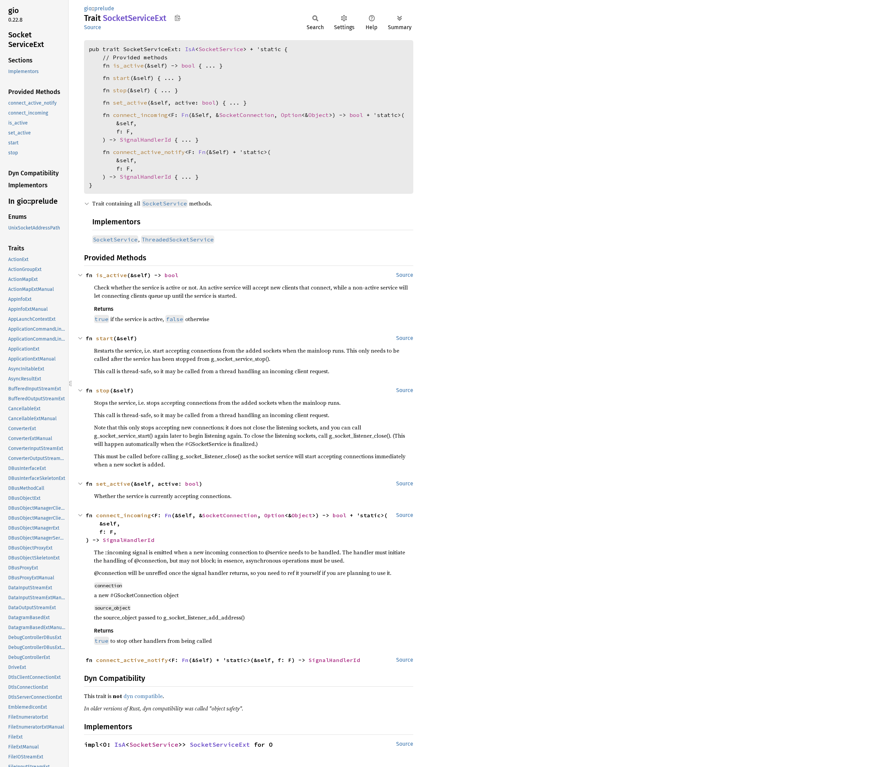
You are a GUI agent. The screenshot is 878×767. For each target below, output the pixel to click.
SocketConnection (246, 114)
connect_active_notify (149, 152)
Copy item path (177, 18)
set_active (130, 102)
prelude (104, 8)
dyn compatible (143, 696)
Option (291, 114)
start (121, 77)
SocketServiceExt (220, 744)
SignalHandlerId (145, 139)
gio (88, 8)
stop (120, 90)
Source (92, 27)
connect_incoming (140, 114)
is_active (128, 65)
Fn (184, 114)
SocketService (221, 49)
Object (318, 114)
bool (188, 65)
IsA (190, 49)
